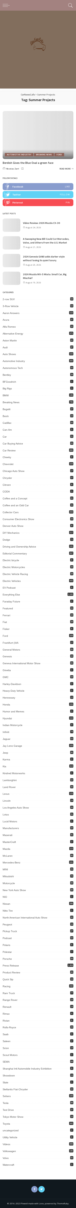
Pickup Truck (10, 931)
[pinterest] (38, 202)
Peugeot (7, 924)
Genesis (7, 656)
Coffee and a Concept (15, 498)
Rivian (6, 1020)
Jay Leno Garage (12, 745)
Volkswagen (9, 1151)
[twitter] (38, 194)
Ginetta (7, 670)
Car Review (9, 450)
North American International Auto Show (25, 917)
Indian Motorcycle (12, 725)
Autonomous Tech (13, 368)
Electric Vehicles (12, 581)
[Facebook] (34, 1189)
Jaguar (6, 739)
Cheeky (7, 457)
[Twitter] (41, 1189)
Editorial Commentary (15, 553)
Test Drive (8, 1109)
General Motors (11, 649)
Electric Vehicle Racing (15, 574)
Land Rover (9, 787)
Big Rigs (7, 388)
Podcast (7, 938)
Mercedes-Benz (11, 862)
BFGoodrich (9, 381)
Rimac (6, 1013)
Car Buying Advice (13, 443)
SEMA (6, 1061)
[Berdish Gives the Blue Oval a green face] (38, 135)
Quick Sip (8, 979)
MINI (5, 869)
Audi (5, 347)
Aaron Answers (11, 313)
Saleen (6, 1041)
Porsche (7, 958)
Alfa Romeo (9, 326)
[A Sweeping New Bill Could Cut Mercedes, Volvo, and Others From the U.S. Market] (11, 242)
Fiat (5, 622)
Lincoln (7, 800)
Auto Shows (9, 354)
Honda (6, 704)
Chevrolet (8, 464)
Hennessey (9, 697)
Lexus (6, 793)
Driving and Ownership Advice (19, 546)
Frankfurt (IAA (10, 642)
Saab (5, 1034)
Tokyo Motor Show (13, 1116)
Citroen (7, 484)
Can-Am (7, 429)
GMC (5, 677)
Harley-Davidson (12, 684)
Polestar (7, 952)
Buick (6, 416)
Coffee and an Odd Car (16, 505)
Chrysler (7, 478)
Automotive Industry (19, 154)
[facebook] (38, 186)
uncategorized (11, 1130)
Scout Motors (10, 1055)
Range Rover (10, 1000)
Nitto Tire (8, 910)
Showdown (9, 1075)
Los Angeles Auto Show (16, 807)
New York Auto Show (14, 890)
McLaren (8, 855)
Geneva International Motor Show (21, 663)
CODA (6, 491)
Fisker (6, 629)
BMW (6, 395)
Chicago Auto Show (13, 471)
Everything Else (11, 594)
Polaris (6, 945)
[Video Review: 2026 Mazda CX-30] (11, 225)
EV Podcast (9, 587)
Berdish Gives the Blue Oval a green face (28, 163)
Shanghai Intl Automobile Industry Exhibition (27, 1068)
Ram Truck (9, 993)
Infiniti (6, 732)
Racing (6, 986)
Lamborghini (10, 780)
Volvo (6, 1158)
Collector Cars (11, 512)
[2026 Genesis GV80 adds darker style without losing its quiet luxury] (11, 260)
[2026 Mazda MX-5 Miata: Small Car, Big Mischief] (11, 278)
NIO (5, 896)
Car (5, 436)
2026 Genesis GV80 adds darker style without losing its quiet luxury (44, 258)
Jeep (5, 752)
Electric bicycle (11, 560)
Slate (5, 1082)
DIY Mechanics (11, 532)
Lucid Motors (10, 821)
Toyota (6, 1123)
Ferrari (6, 615)
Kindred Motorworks (14, 773)
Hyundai (7, 718)
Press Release (11, 965)
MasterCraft (9, 842)
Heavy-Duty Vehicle (13, 690)
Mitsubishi (8, 876)
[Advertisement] (38, 50)
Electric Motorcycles (14, 567)
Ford (59, 154)
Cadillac (7, 422)
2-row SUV (9, 299)
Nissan (6, 903)
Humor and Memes (13, 711)
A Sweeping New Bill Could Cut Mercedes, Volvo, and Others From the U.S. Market (46, 240)
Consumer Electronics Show (18, 519)
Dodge (6, 539)
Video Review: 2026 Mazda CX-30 (41, 223)
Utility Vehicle (10, 1137)
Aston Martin (10, 340)
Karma (6, 759)
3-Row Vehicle (11, 306)
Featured (8, 608)
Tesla (5, 1103)
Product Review (11, 972)
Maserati (7, 835)
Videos (6, 1144)
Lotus (6, 814)
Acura (6, 319)
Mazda (6, 848)
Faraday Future (11, 601)
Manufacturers (11, 828)
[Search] (69, 5)
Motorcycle (9, 883)
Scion (6, 1048)
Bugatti (6, 409)
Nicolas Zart (12, 169)
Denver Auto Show (13, 525)
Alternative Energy (13, 333)
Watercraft (8, 1164)
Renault (7, 1006)
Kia (4, 766)
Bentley (7, 374)
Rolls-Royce (9, 1027)
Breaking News (44, 154)
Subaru (7, 1096)
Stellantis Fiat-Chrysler (15, 1089)
